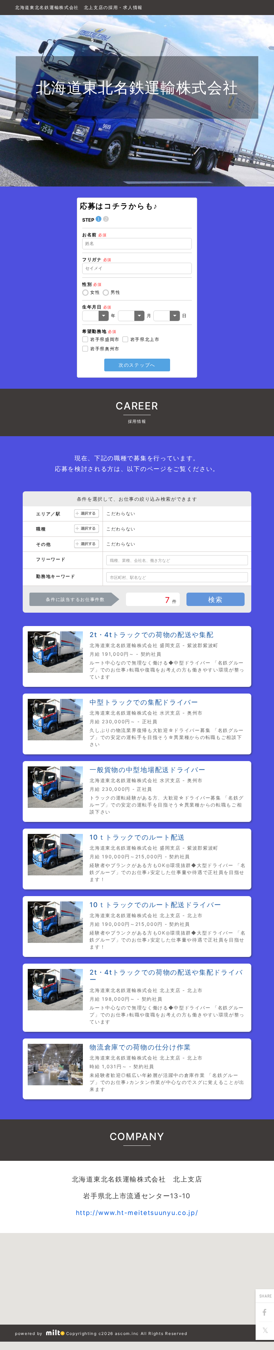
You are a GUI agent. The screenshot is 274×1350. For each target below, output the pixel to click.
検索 (215, 600)
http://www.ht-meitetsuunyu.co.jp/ (137, 1213)
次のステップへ (137, 365)
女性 (95, 292)
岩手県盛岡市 (105, 339)
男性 (115, 292)
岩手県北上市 (145, 339)
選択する (86, 513)
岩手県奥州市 (105, 348)
